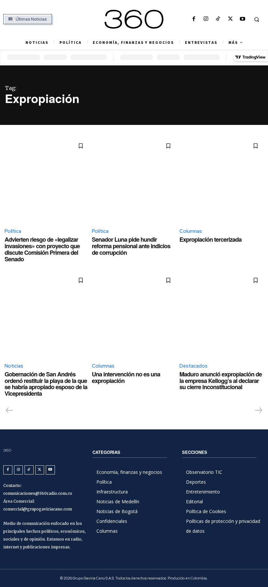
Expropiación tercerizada (210, 239)
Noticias (14, 366)
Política (13, 231)
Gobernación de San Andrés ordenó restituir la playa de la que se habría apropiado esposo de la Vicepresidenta (46, 384)
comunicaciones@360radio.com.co (37, 493)
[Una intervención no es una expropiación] (134, 314)
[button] (256, 19)
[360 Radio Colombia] (133, 19)
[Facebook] (193, 19)
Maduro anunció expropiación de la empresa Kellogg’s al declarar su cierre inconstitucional (220, 380)
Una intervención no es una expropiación (126, 377)
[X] (230, 19)
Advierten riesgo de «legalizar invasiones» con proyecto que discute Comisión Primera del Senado (42, 249)
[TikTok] (218, 19)
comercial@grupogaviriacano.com (37, 509)
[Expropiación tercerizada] (221, 180)
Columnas (190, 231)
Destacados (193, 366)
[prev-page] (10, 410)
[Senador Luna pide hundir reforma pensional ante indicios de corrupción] (134, 180)
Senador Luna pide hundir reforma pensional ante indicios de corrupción (131, 246)
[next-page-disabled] (258, 410)
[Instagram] (206, 19)
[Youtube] (242, 19)
